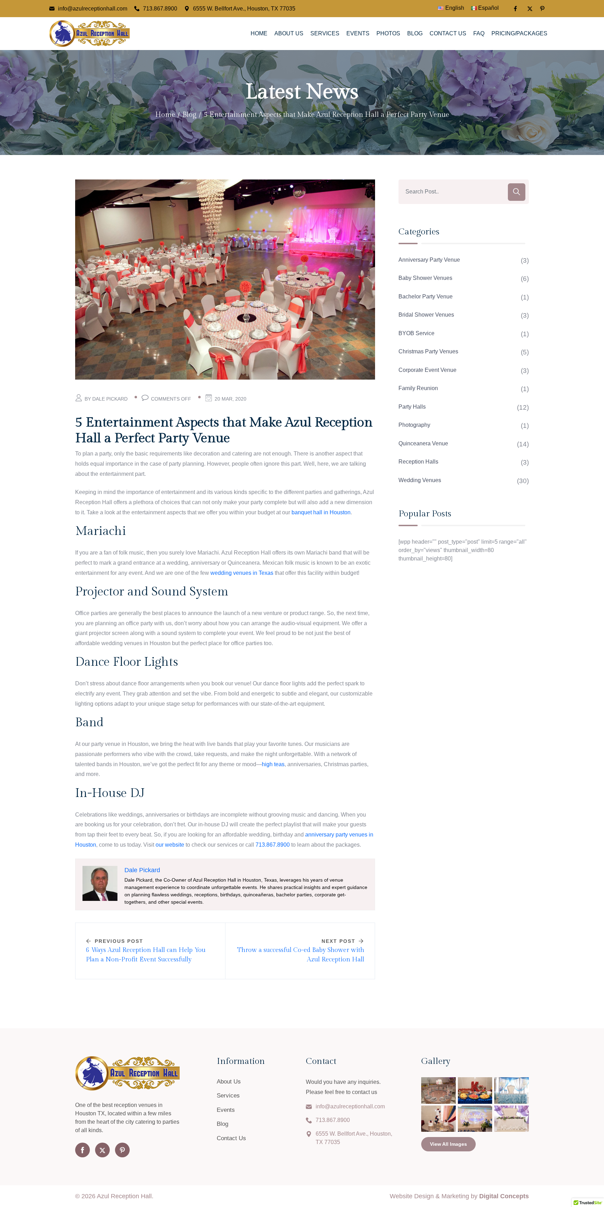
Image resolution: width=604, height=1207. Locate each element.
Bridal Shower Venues (426, 315)
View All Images (448, 1144)
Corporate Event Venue (427, 370)
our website (170, 845)
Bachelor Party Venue (425, 296)
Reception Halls (418, 462)
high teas (273, 764)
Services (324, 33)
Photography (414, 425)
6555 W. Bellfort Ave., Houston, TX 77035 (244, 9)
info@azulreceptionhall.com (92, 9)
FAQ (478, 33)
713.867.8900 (160, 9)
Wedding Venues (419, 480)
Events (357, 33)
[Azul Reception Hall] (89, 33)
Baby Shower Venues (425, 278)
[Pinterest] (543, 9)
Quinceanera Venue (423, 443)
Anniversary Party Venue (429, 260)
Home (259, 33)
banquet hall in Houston (321, 512)
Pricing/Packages (519, 33)
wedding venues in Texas (241, 573)
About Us (288, 33)
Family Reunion (418, 388)
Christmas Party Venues (428, 351)
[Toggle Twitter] (530, 9)
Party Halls (412, 407)
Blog (415, 33)
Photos (388, 33)
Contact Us (448, 33)
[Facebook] (516, 9)
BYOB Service (416, 333)
